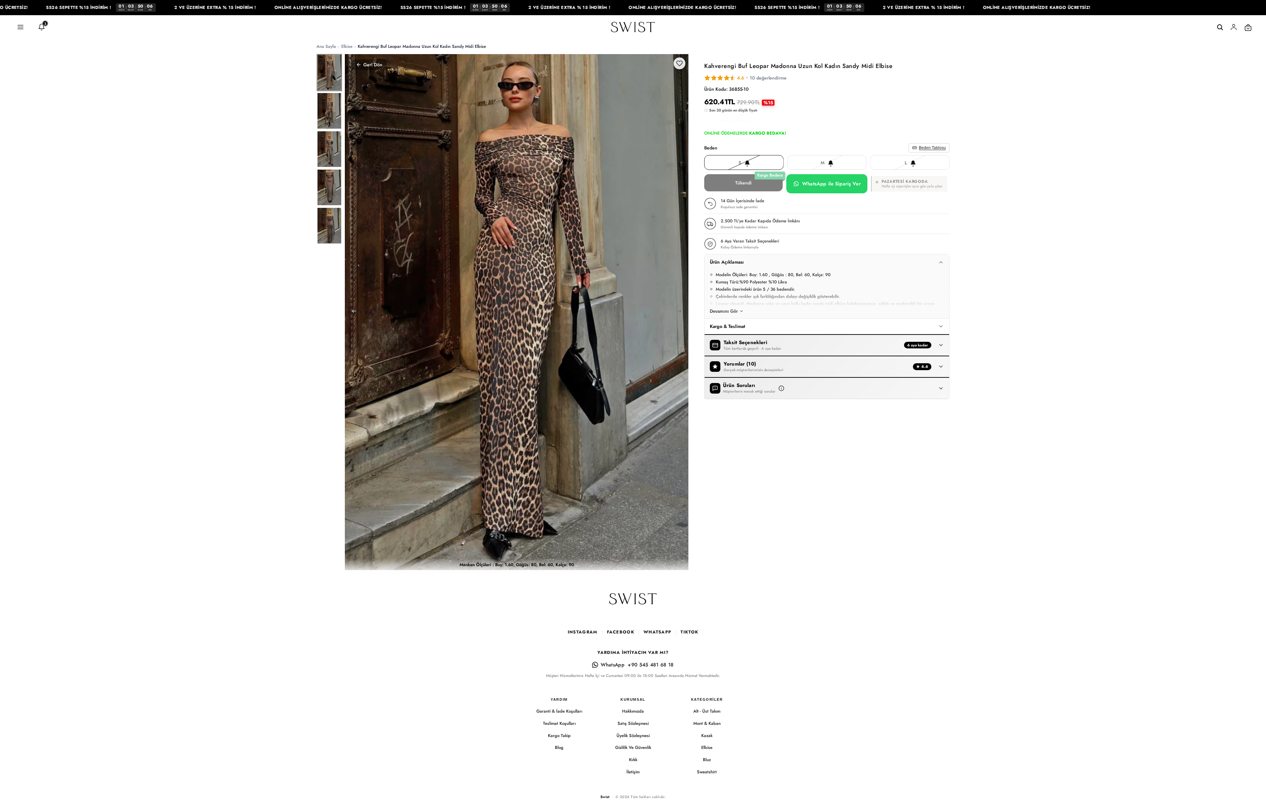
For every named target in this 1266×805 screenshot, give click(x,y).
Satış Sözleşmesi (633, 723)
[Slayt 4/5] (329, 187)
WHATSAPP (657, 632)
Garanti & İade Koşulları (559, 711)
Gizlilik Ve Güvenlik (633, 747)
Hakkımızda (633, 711)
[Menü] (20, 27)
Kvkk (633, 760)
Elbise (706, 747)
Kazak (706, 735)
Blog (559, 747)
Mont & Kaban (707, 723)
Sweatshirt (707, 772)
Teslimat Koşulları (559, 723)
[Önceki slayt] (352, 312)
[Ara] (1220, 27)
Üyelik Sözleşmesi (633, 735)
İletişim (633, 772)
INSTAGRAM (583, 632)
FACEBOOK (620, 632)
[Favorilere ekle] (679, 63)
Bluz (707, 760)
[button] (781, 388)
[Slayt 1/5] (329, 72)
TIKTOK (689, 632)
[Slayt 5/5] (329, 225)
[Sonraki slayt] (681, 312)
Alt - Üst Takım (706, 711)
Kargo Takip (559, 735)
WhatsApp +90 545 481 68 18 (637, 664)
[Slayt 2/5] (329, 111)
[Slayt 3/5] (329, 149)
